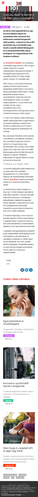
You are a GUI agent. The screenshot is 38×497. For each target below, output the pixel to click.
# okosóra (6, 477)
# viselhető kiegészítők (9, 475)
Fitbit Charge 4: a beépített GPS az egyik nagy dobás (18, 449)
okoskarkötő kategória (13, 63)
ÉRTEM (18, 495)
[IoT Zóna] (19, 3)
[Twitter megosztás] (26, 270)
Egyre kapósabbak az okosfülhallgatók (13, 322)
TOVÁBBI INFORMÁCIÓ (8, 495)
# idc (12, 477)
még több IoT (9, 465)
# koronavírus (20, 477)
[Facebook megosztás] (22, 270)
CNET (8, 264)
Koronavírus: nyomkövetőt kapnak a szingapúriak (15, 384)
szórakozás (8, 336)
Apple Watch (14, 179)
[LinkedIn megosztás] (31, 270)
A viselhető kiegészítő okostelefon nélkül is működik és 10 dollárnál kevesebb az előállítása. (18, 394)
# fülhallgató (22, 475)
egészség (8, 401)
